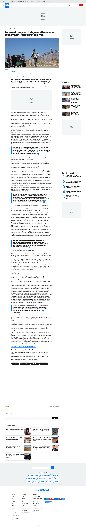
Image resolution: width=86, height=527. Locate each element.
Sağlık (54, 5)
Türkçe (5, 1)
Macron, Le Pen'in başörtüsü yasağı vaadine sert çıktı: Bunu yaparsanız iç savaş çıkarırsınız (30, 356)
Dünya (26, 5)
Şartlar (34, 500)
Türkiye (15, 28)
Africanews (24, 510)
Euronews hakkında (37, 496)
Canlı (81, 5)
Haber (8, 28)
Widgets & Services (26, 508)
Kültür (44, 5)
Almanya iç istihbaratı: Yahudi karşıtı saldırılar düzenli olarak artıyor (25, 359)
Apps (23, 505)
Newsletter (47, 502)
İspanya (42, 481)
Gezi (36, 5)
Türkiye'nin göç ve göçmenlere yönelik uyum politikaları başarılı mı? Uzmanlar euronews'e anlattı (29, 353)
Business (31, 5)
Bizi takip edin (25, 503)
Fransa (50, 478)
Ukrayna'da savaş (46, 475)
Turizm (49, 481)
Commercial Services (37, 498)
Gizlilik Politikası (36, 503)
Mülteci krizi (34, 363)
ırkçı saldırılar (44, 363)
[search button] (42, 2)
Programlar (14, 512)
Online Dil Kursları (25, 512)
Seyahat (56, 481)
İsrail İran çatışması (34, 475)
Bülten (23, 498)
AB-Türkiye (15, 363)
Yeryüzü (49, 5)
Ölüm (36, 481)
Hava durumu (25, 500)
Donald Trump (42, 478)
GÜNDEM (65, 83)
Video (13, 510)
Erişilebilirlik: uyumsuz (37, 508)
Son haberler (15, 5)
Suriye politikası (24, 363)
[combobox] (48, 2)
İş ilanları (35, 506)
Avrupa (21, 5)
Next (40, 5)
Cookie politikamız (36, 501)
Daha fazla (35, 494)
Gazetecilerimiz (15, 513)
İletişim (34, 505)
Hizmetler (24, 494)
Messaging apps (25, 506)
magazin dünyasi (31, 478)
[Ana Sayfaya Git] (7, 5)
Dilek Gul (13, 71)
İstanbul (29, 481)
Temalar (13, 494)
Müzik (56, 478)
